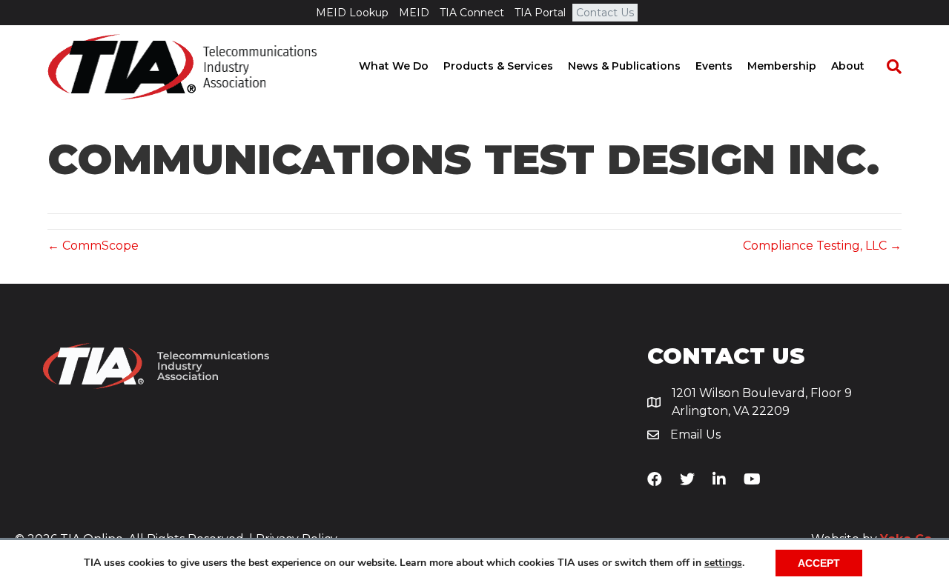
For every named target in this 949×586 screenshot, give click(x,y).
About (847, 66)
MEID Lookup (352, 12)
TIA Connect (472, 12)
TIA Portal (540, 12)
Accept (819, 563)
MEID (414, 12)
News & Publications (624, 66)
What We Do (394, 66)
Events (714, 66)
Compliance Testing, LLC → (822, 246)
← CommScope (93, 246)
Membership (781, 66)
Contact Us (605, 12)
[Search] (887, 67)
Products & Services (498, 66)
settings (723, 563)
